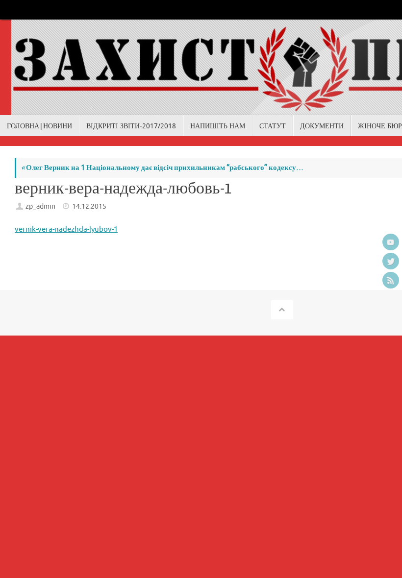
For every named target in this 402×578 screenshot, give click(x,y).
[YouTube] (390, 242)
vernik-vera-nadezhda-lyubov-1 (66, 229)
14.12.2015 (89, 206)
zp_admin (40, 206)
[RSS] (390, 280)
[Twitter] (390, 261)
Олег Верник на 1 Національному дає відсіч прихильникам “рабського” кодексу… (162, 167)
